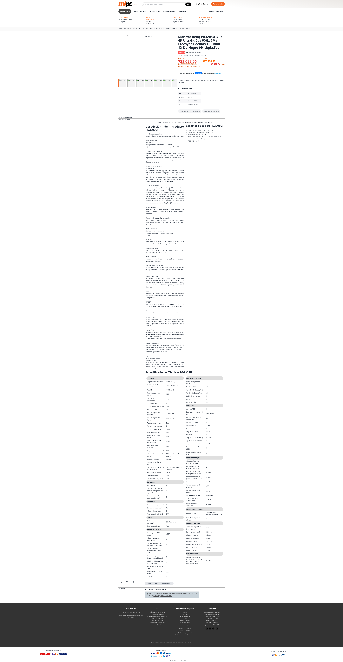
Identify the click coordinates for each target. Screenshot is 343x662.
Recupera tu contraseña (157, 623)
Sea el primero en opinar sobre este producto (192, 55)
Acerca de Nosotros (185, 628)
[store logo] (127, 4)
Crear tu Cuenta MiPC (157, 618)
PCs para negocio (185, 620)
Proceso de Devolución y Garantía (157, 616)
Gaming (185, 612)
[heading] (131, 117)
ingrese (156, 596)
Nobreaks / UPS (185, 623)
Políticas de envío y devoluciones (185, 635)
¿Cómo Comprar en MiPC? (157, 612)
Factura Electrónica (157, 625)
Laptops (185, 618)
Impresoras (185, 614)
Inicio (120, 29)
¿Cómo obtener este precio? (187, 64)
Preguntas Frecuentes (157, 614)
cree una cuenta (166, 596)
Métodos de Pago (157, 620)
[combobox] (166, 4)
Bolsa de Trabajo (185, 631)
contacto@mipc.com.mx (212, 614)
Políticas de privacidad (185, 633)
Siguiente (175, 83)
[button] (147, 56)
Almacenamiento (185, 616)
